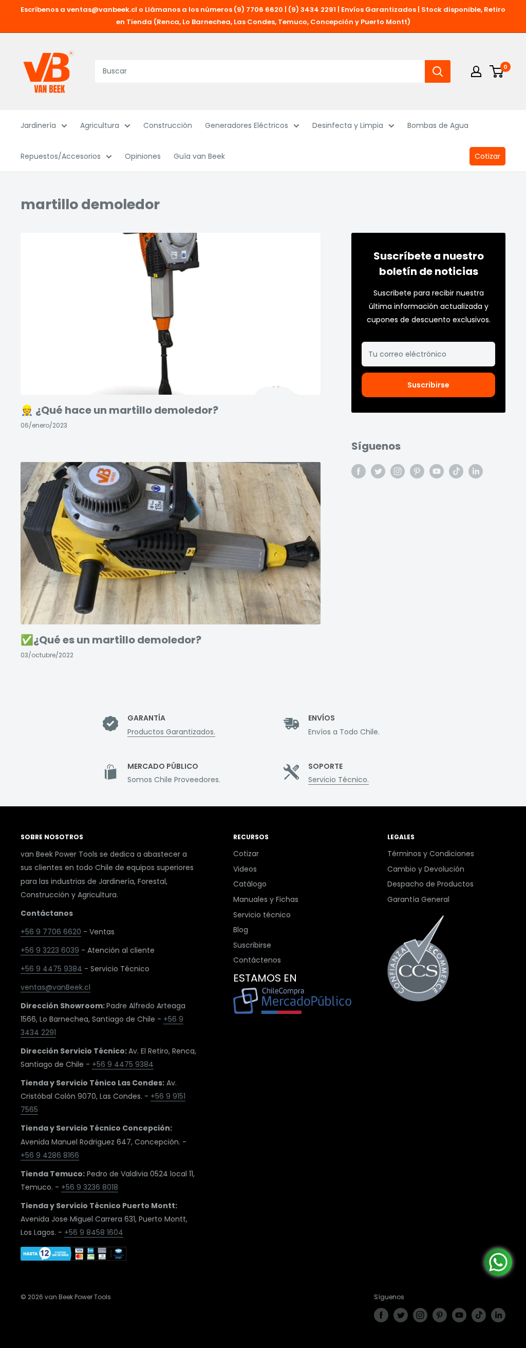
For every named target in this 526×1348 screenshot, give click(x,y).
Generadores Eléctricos (246, 125)
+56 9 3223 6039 (50, 950)
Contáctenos (257, 960)
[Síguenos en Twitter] (378, 471)
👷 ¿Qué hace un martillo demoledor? (119, 410)
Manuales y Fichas (265, 899)
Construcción (167, 125)
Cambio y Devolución (425, 869)
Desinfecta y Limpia (347, 125)
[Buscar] (437, 71)
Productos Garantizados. (171, 732)
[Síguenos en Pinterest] (417, 471)
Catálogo (250, 884)
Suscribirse (428, 385)
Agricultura (99, 125)
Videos (245, 869)
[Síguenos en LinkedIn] (475, 471)
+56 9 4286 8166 (50, 1155)
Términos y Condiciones (430, 853)
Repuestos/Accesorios (61, 156)
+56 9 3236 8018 (89, 1187)
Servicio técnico (262, 915)
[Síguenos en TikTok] (456, 471)
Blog (240, 930)
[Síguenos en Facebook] (358, 471)
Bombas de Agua (437, 125)
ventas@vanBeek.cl (55, 987)
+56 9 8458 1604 (93, 1232)
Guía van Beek (199, 156)
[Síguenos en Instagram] (397, 471)
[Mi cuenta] (476, 71)
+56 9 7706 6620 (51, 932)
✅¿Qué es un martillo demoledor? (111, 640)
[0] (497, 71)
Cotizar (487, 156)
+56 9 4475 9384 (51, 969)
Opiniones (143, 156)
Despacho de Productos (430, 884)
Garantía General (418, 899)
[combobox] (260, 71)
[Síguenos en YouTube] (436, 471)
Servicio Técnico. (338, 779)
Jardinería (38, 125)
